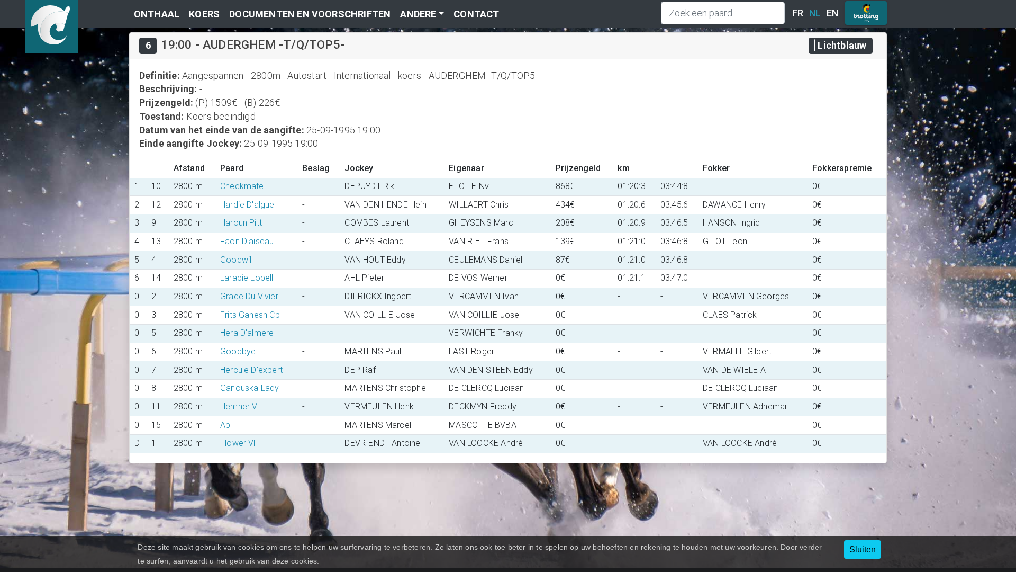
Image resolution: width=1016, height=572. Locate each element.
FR (797, 13)
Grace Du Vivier (249, 296)
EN (832, 13)
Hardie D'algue (247, 205)
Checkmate (242, 186)
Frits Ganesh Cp (250, 315)
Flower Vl (238, 443)
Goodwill (236, 260)
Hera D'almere (247, 333)
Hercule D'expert (251, 370)
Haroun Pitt (241, 223)
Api (226, 425)
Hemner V (239, 406)
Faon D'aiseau (247, 241)
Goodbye (238, 351)
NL (815, 13)
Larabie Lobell (247, 278)
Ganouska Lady (249, 388)
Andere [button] (418, 14)
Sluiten (862, 549)
